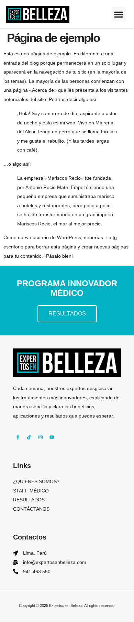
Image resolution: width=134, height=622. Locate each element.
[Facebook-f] (18, 437)
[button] (118, 14)
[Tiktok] (29, 437)
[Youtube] (52, 437)
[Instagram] (40, 437)
